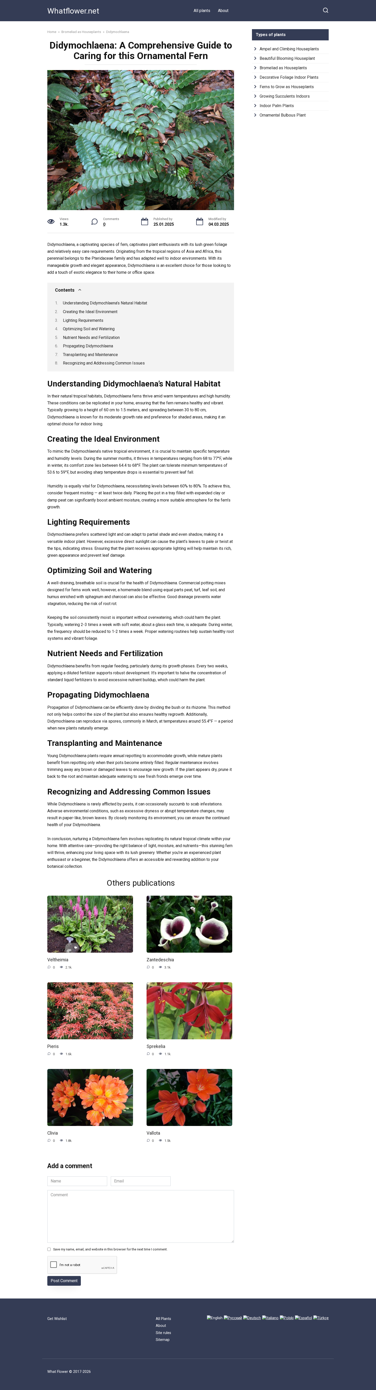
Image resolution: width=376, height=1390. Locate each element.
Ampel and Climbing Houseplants (289, 49)
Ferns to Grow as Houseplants (287, 86)
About (223, 10)
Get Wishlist (57, 1319)
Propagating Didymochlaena (88, 346)
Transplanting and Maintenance (90, 354)
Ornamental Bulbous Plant (283, 115)
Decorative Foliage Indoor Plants (289, 77)
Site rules (163, 1333)
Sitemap (163, 1340)
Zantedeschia (160, 959)
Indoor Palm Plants (277, 105)
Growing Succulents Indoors (285, 96)
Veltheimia (57, 959)
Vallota (153, 1133)
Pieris (53, 1046)
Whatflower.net (73, 10)
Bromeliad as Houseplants (283, 67)
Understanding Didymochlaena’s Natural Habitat (105, 303)
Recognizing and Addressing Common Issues (104, 363)
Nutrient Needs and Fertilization (91, 337)
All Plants (163, 1319)
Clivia (52, 1133)
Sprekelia (156, 1046)
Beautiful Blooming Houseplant (287, 58)
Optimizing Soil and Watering (89, 328)
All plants (202, 10)
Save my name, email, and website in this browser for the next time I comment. (110, 1249)
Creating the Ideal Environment (90, 311)
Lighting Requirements (83, 320)
